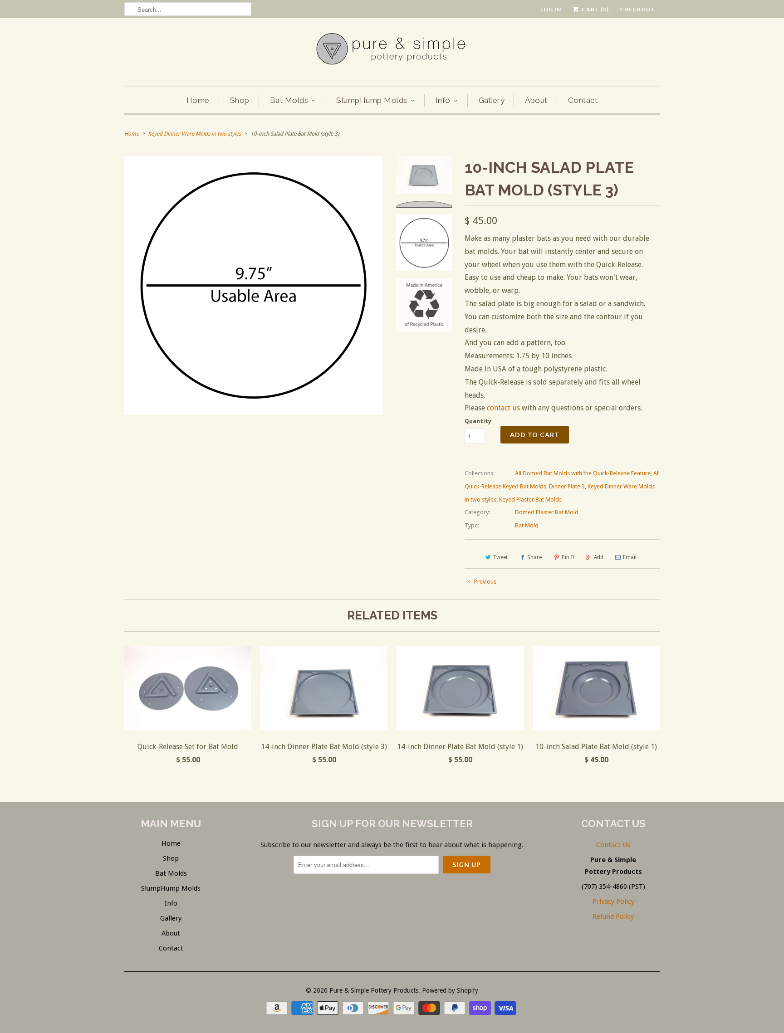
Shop (240, 100)
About (536, 100)
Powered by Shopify (450, 990)
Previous (484, 581)
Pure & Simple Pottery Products (373, 990)
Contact (583, 100)
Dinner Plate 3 (567, 486)
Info (443, 100)
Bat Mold (527, 525)
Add (598, 557)
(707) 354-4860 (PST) (613, 886)
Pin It (568, 557)
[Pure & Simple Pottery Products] (392, 51)
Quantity (478, 421)
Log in (550, 9)
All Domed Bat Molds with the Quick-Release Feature (583, 473)
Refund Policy (613, 916)
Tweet (500, 557)
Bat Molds (289, 100)
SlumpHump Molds (371, 100)
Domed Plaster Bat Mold (546, 512)
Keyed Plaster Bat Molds (530, 499)
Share (534, 557)
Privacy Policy (613, 901)
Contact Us (613, 845)
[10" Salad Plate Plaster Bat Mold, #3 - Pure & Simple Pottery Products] (253, 285)
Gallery (492, 100)
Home (198, 100)
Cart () (594, 9)
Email (630, 557)
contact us (503, 408)
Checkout (637, 9)
